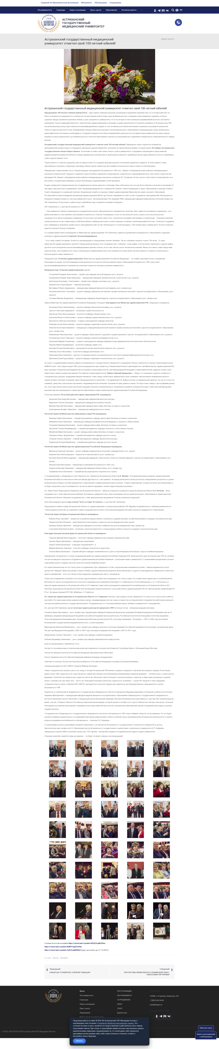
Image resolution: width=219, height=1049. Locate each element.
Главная (164, 39)
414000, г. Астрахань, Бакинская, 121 (164, 996)
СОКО (119, 1008)
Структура (60, 10)
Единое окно (122, 1013)
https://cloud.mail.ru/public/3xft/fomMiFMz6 (62, 950)
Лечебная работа (129, 10)
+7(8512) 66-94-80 (157, 1000)
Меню (82, 991)
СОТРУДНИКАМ (123, 1000)
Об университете (45, 10)
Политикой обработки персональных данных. (116, 1023)
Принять (79, 1041)
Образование (111, 10)
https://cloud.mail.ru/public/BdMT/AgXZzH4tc (63, 947)
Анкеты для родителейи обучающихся (206, 1035)
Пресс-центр (95, 10)
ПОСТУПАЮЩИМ (124, 991)
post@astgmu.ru (156, 1005)
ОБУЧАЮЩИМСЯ (124, 995)
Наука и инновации (78, 10)
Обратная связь (206, 1028)
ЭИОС (119, 1004)
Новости (171, 39)
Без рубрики (64, 958)
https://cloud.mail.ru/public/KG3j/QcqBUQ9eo (86, 943)
